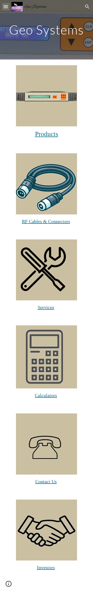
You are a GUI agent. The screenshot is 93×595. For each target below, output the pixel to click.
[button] (5, 6)
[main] (46, 29)
